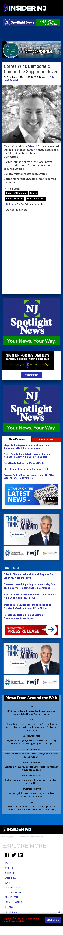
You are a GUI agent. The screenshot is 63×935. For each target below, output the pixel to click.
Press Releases (11, 567)
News (7, 883)
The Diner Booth (12, 887)
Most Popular (17, 439)
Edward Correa (36, 146)
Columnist (10, 907)
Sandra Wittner (35, 198)
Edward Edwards (13, 902)
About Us (9, 868)
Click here (10, 204)
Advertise (9, 873)
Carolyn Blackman (16, 193)
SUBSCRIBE (31, 375)
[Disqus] (31, 253)
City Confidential (13, 892)
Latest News (46, 439)
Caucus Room (11, 897)
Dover (33, 193)
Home (7, 863)
